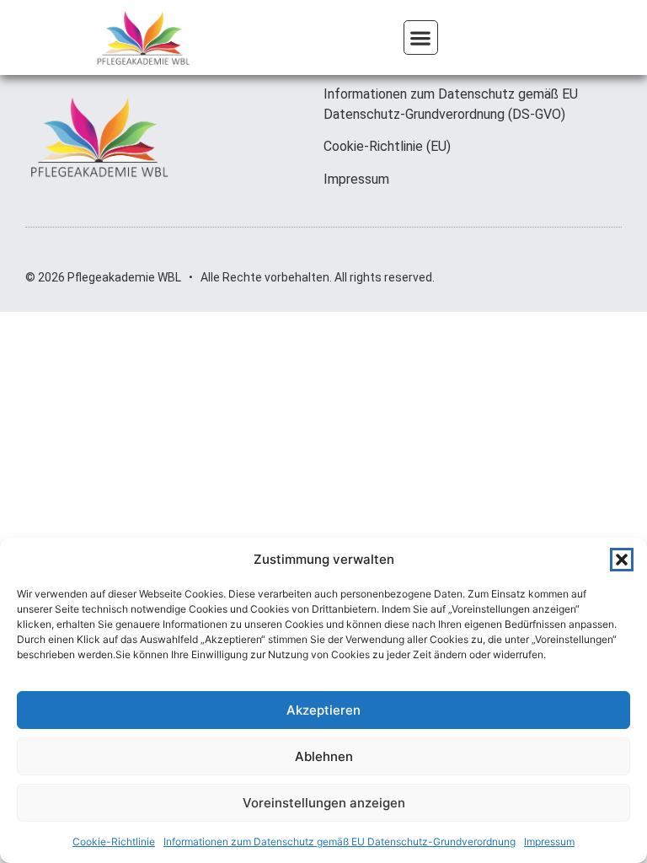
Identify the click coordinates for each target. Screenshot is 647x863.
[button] (621, 559)
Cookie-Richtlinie (113, 841)
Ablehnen (324, 756)
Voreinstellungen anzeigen (324, 803)
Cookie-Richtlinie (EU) (387, 146)
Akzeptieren (323, 710)
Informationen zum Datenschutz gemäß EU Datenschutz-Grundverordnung (339, 841)
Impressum (549, 841)
